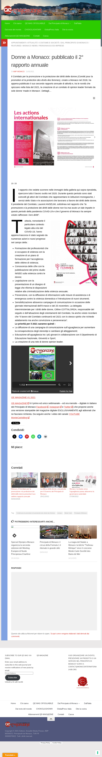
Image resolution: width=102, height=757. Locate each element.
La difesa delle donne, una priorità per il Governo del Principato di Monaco (53, 491)
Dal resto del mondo (13, 29)
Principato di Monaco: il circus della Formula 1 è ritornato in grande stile (50, 545)
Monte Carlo (68, 513)
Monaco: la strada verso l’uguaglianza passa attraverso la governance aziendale (82, 491)
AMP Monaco (19, 71)
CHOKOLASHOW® (33, 29)
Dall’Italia (77, 23)
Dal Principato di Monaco (59, 23)
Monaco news (30, 46)
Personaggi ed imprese (51, 46)
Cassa (45, 36)
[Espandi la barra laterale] (4, 42)
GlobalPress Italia (52, 29)
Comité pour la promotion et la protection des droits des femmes (36, 513)
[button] (13, 137)
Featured (16, 46)
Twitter (67, 407)
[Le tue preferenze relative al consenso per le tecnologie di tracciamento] (97, 752)
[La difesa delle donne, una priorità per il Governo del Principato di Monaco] (53, 480)
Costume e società (49, 43)
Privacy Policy (45, 743)
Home (7, 23)
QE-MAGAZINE (19, 403)
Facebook (41, 407)
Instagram (54, 407)
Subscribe (12, 678)
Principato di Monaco (80, 513)
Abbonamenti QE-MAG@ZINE (17, 36)
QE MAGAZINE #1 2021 (23, 397)
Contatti (36, 36)
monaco (59, 513)
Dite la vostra (67, 29)
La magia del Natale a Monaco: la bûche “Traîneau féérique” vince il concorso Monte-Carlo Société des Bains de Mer (80, 548)
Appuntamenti (18, 43)
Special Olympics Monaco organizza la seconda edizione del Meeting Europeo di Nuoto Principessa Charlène (22, 548)
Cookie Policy (56, 743)
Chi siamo (17, 23)
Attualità (32, 43)
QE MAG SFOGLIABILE (35, 23)
